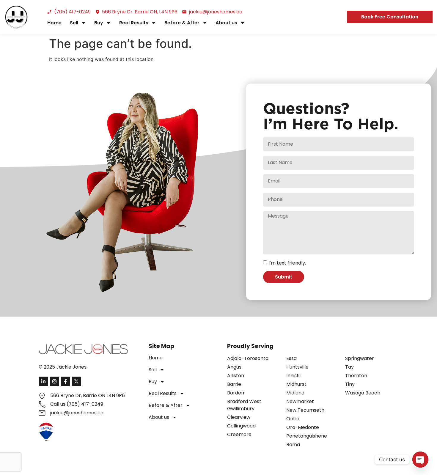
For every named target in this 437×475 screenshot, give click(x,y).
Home (54, 23)
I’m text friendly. (287, 262)
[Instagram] (54, 381)
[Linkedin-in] (43, 381)
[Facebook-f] (65, 381)
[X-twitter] (76, 381)
